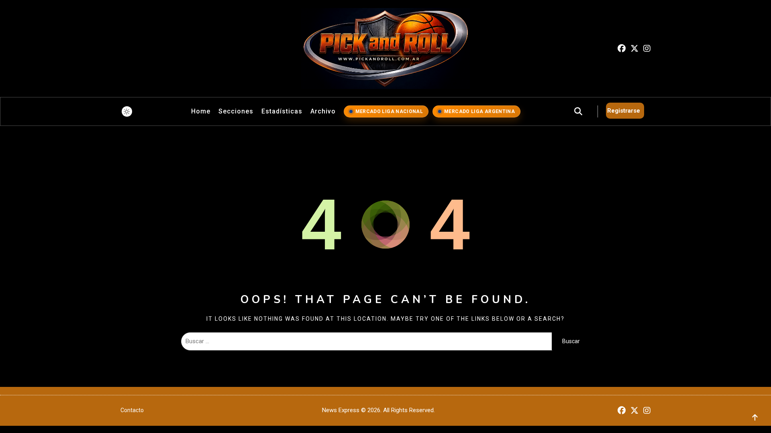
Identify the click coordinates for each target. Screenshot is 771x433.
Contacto (132, 410)
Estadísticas (281, 111)
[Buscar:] (366, 341)
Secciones (235, 111)
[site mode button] (126, 111)
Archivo (323, 111)
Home (200, 111)
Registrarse (623, 110)
